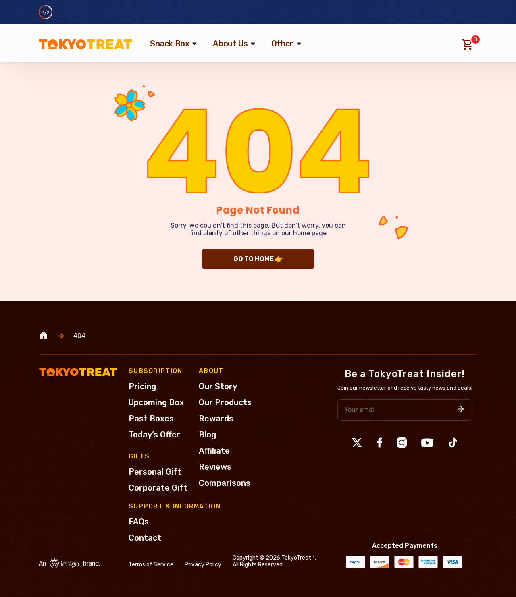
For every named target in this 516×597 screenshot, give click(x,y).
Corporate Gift (158, 488)
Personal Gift (155, 472)
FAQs (139, 522)
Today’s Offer (154, 435)
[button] (461, 409)
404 (79, 336)
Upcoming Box (156, 402)
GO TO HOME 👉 (258, 259)
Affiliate (214, 451)
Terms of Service (151, 564)
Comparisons (224, 483)
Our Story (218, 386)
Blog (207, 435)
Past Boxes (151, 419)
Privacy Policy (203, 564)
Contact (145, 538)
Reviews (215, 467)
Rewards (216, 419)
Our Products (225, 402)
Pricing (142, 386)
